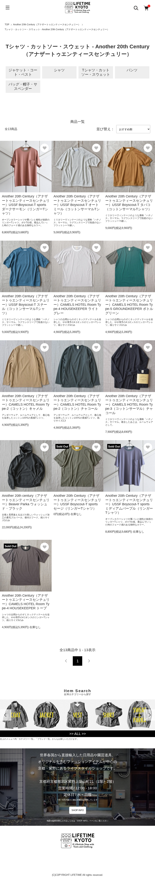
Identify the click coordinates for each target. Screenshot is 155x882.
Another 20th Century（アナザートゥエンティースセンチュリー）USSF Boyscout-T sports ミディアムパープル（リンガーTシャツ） (129, 504)
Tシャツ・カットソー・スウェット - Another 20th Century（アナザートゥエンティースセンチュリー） (57, 29)
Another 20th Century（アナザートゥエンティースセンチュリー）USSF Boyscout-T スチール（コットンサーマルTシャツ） (26, 304)
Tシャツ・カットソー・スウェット (95, 72)
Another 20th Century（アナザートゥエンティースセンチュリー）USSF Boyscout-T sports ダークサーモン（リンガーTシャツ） (26, 204)
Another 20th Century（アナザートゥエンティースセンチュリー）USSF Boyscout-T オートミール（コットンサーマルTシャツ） (77, 204)
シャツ (59, 70)
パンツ (132, 70)
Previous (5, 715)
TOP (7, 24)
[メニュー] (7, 7)
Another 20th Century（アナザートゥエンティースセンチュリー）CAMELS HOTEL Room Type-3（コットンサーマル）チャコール (129, 404)
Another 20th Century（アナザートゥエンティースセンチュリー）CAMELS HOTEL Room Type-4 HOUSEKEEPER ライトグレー (77, 304)
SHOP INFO (77, 810)
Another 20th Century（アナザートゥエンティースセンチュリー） (46, 24)
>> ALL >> (77, 734)
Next (149, 715)
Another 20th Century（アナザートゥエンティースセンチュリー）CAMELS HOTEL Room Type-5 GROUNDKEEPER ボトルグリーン (129, 304)
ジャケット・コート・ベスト (23, 72)
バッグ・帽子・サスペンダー (23, 86)
